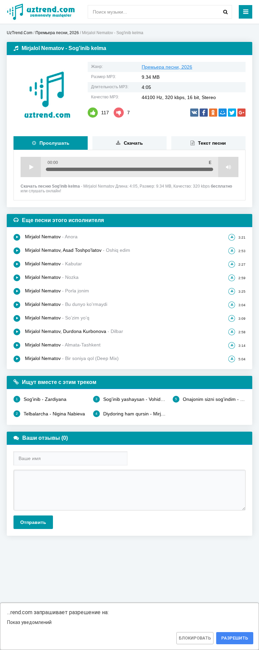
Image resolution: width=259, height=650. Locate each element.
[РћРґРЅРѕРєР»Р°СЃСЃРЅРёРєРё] (213, 113)
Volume (228, 167)
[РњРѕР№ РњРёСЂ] (223, 113)
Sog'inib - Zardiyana (41, 399)
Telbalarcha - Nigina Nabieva (50, 413)
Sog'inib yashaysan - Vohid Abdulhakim (130, 399)
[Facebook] (204, 113)
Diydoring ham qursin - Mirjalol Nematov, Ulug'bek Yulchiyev (130, 413)
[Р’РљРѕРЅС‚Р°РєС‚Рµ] (194, 113)
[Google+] (241, 113)
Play (31, 167)
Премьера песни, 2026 (167, 67)
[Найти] (225, 12)
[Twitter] (232, 113)
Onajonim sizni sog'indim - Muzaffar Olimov (210, 399)
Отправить (33, 522)
